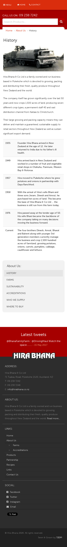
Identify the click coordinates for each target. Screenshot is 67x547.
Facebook (14, 492)
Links (9, 469)
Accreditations (16, 293)
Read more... (53, 418)
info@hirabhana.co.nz (18, 389)
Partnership (12, 460)
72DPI (59, 537)
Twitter (13, 497)
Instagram (14, 501)
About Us (21, 30)
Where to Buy (15, 306)
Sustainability (15, 286)
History (11, 273)
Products (11, 455)
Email (13, 506)
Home (9, 30)
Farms (10, 279)
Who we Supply (16, 300)
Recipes (11, 464)
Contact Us (12, 474)
